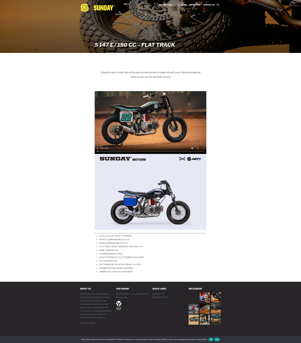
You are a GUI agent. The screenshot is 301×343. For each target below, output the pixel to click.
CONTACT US (209, 5)
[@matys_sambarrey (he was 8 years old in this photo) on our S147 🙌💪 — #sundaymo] (194, 320)
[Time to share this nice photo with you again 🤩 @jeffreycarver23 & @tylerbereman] (216, 320)
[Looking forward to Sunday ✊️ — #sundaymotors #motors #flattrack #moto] (216, 308)
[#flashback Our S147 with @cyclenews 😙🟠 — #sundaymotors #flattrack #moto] (205, 320)
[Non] (298, 339)
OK (211, 339)
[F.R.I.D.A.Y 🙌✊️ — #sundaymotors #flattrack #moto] (194, 308)
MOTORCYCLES (165, 5)
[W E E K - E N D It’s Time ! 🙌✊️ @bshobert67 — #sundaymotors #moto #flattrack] (205, 297)
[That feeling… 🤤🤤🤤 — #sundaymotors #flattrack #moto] (216, 297)
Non (217, 339)
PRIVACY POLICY (160, 297)
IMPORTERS (194, 5)
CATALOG (182, 5)
